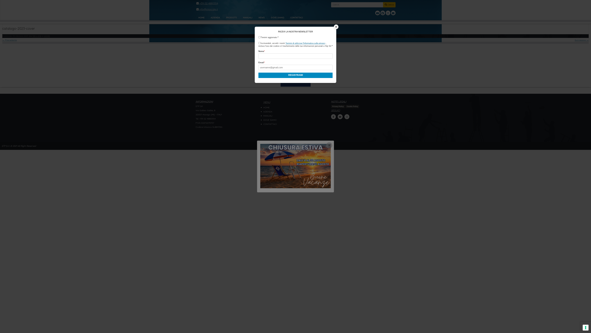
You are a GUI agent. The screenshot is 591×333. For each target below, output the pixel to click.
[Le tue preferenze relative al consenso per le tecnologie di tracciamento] (586, 328)
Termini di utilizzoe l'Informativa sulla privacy (305, 43)
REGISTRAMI (295, 75)
